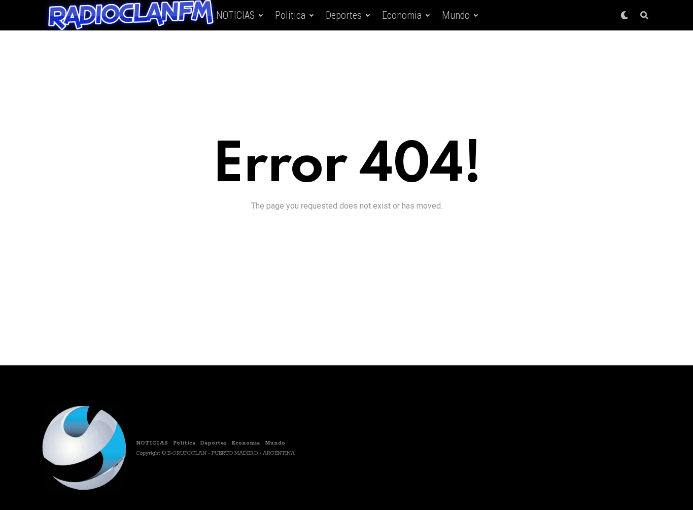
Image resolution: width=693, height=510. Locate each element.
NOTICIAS (235, 15)
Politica (290, 15)
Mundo (456, 15)
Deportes (344, 15)
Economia (402, 15)
